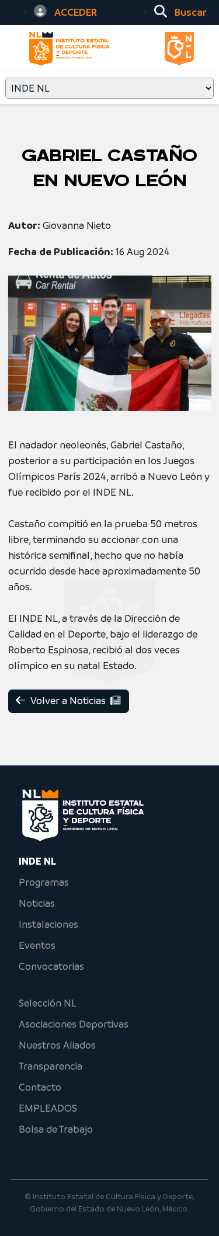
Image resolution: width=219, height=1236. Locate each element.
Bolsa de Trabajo (56, 1129)
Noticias (37, 903)
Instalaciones (48, 924)
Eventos (37, 945)
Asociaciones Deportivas (73, 1024)
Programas (44, 882)
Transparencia (50, 1066)
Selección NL (48, 1003)
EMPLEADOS (48, 1108)
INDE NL (37, 861)
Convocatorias (51, 966)
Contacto (40, 1087)
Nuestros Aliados (57, 1045)
